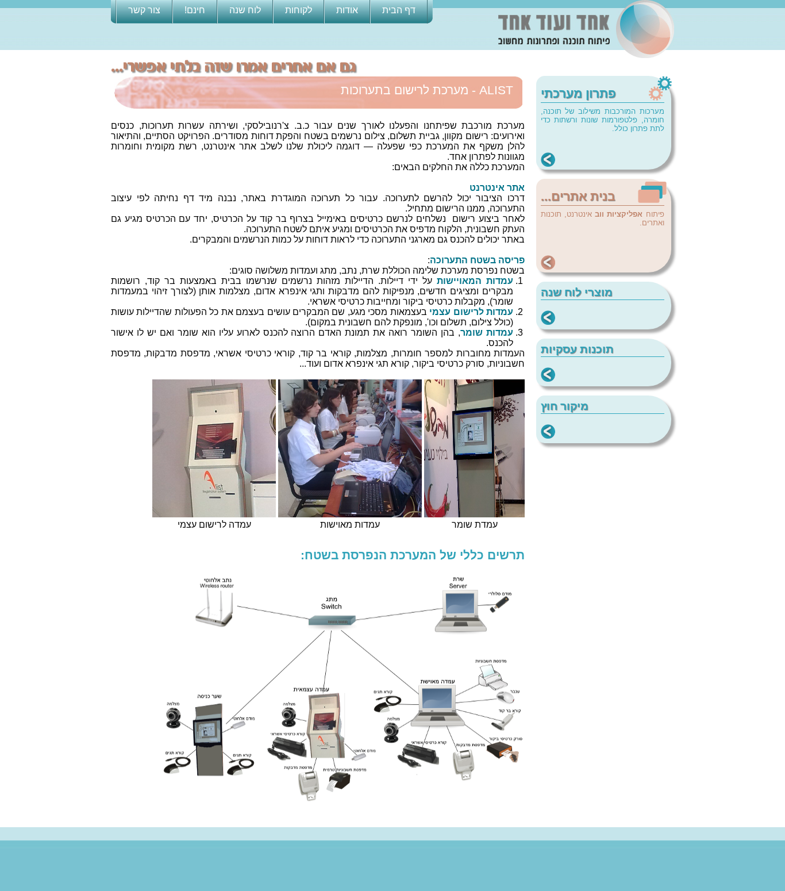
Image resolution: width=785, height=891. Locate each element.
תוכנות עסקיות (577, 349)
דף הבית (398, 10)
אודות (347, 10)
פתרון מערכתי (578, 94)
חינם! (194, 10)
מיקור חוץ (564, 406)
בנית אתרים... (578, 196)
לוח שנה (245, 10)
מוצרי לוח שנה (577, 292)
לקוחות (298, 10)
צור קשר (144, 10)
